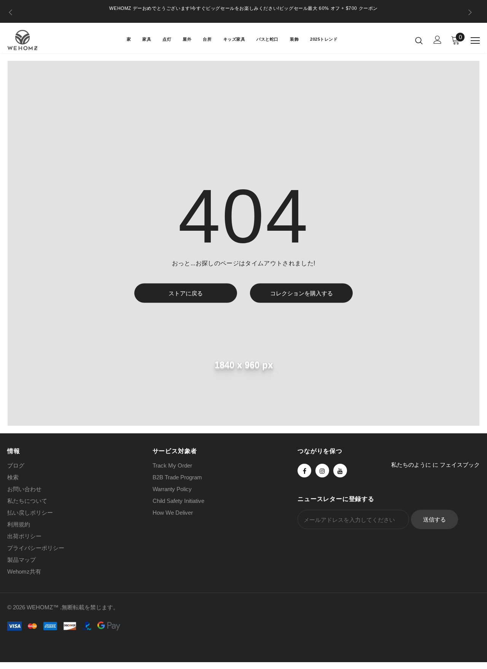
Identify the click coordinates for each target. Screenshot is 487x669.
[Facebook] (304, 470)
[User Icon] (437, 40)
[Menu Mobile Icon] (475, 40)
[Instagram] (322, 470)
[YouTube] (340, 470)
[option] (243, 8)
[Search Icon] (419, 40)
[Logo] (33, 40)
